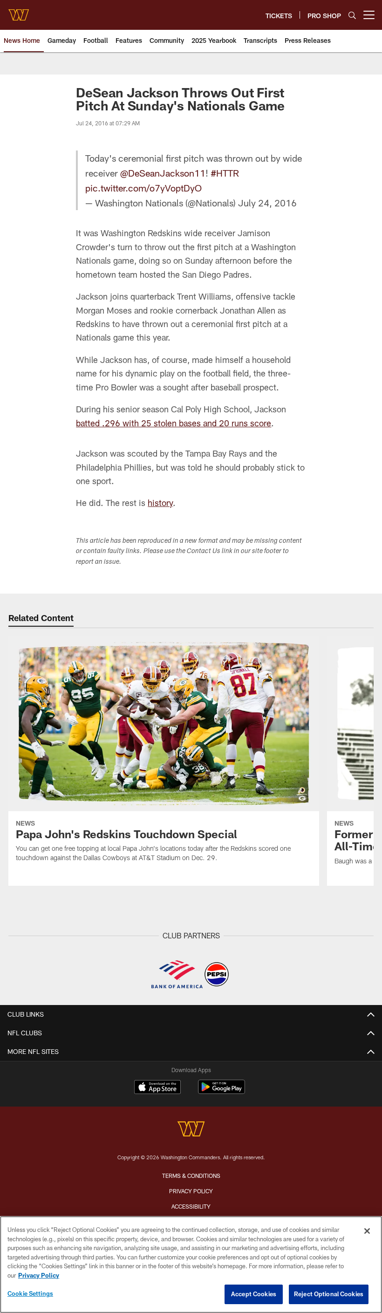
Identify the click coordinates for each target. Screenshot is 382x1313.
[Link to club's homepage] (18, 11)
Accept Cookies (253, 1294)
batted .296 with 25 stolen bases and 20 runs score (173, 423)
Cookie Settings (30, 1293)
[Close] (367, 1231)
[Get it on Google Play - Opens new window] (221, 1091)
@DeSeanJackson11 (162, 172)
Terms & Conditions (191, 1175)
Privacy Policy (191, 1191)
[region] (191, 1264)
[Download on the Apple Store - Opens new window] (157, 1088)
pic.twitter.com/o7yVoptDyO (143, 187)
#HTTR (225, 172)
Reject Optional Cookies (328, 1294)
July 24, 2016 (267, 202)
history (160, 503)
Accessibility (191, 1206)
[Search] (352, 15)
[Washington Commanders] (191, 1130)
